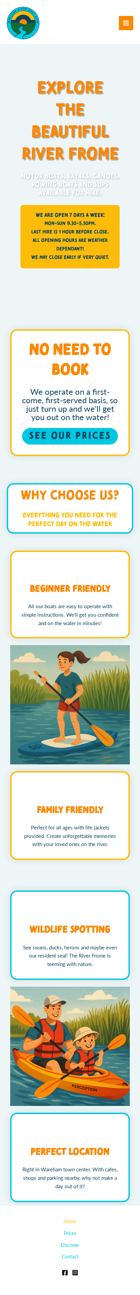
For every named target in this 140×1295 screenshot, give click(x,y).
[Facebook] (65, 1273)
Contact (70, 1256)
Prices (70, 1233)
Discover (70, 1245)
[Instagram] (75, 1273)
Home (70, 1221)
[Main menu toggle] (126, 23)
